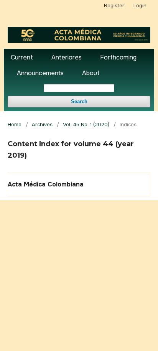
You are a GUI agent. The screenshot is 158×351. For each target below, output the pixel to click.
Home (14, 124)
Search (79, 101)
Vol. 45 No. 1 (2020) (86, 124)
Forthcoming (118, 57)
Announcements (40, 73)
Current (22, 57)
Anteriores (66, 57)
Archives (42, 124)
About (91, 73)
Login (139, 5)
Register (114, 5)
